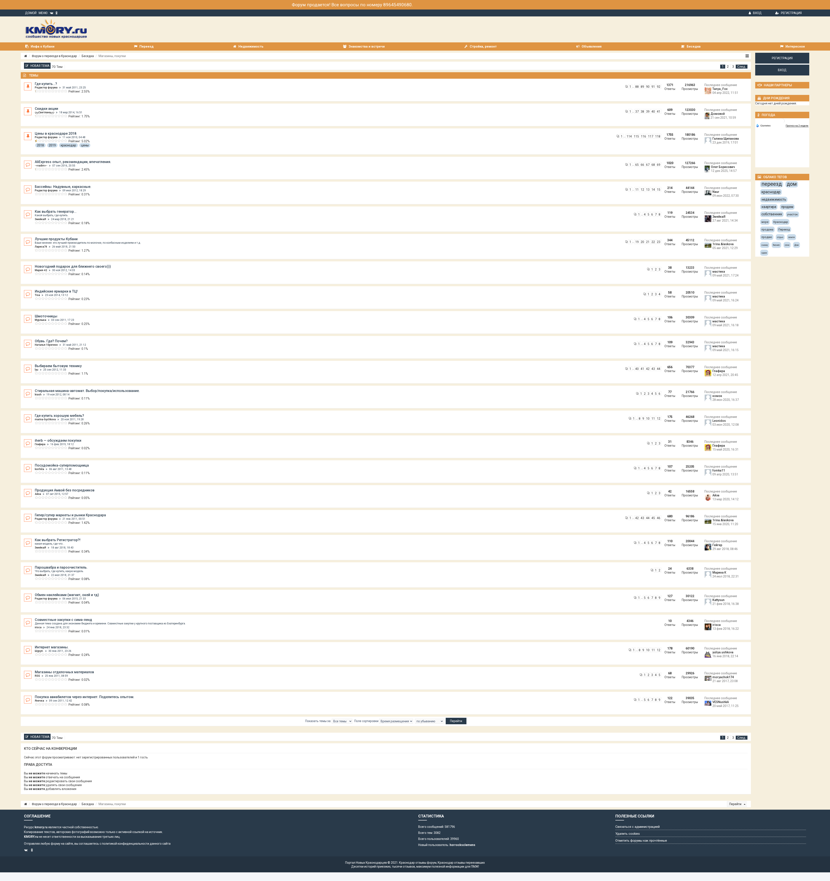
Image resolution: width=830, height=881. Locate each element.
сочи (787, 245)
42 (648, 369)
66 (642, 164)
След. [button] (741, 67)
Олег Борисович (723, 167)
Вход (757, 13)
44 (658, 369)
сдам (764, 253)
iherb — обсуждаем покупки (58, 440)
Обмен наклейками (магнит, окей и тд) (67, 595)
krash (38, 394)
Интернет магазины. (52, 647)
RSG (37, 675)
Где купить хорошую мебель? (59, 416)
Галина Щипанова (725, 138)
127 (669, 596)
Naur (715, 191)
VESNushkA (720, 702)
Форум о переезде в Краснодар (54, 56)
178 (669, 648)
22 (653, 242)
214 (669, 188)
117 (650, 136)
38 (642, 111)
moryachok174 (723, 677)
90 (648, 86)
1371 (669, 85)
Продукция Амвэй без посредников (64, 490)
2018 (40, 145)
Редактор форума (46, 87)
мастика (718, 271)
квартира (768, 207)
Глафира (718, 371)
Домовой (717, 113)
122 (669, 698)
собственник (771, 214)
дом (792, 184)
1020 (669, 163)
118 (657, 136)
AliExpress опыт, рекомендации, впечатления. (73, 162)
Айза (38, 494)
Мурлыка (40, 319)
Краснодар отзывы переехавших (461, 862)
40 (653, 111)
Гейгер (717, 545)
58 (670, 292)
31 (670, 441)
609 (669, 110)
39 (648, 111)
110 (669, 541)
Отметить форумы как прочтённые (641, 841)
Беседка (88, 56)
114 (629, 136)
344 (669, 240)
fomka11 (718, 470)
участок (792, 214)
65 (637, 164)
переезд (771, 184)
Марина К (719, 572)
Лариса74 (41, 246)
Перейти (735, 804)
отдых (780, 237)
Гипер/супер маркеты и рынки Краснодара (70, 515)
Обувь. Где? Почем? (51, 341)
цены (85, 145)
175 (669, 417)
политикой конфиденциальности (125, 843)
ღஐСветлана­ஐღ (44, 112)
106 (669, 317)
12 (642, 189)
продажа (767, 229)
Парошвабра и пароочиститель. (61, 567)
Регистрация (791, 13)
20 (642, 242)
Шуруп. (39, 650)
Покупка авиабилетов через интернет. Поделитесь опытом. (84, 697)
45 (653, 518)
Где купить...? (46, 84)
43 (653, 369)
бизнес (776, 245)
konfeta (39, 469)
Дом (796, 245)
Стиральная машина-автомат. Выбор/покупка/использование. (87, 391)
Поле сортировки (366, 721)
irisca (38, 627)
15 (658, 189)
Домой (31, 13)
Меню (43, 13)
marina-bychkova (45, 419)
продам (787, 207)
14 (653, 189)
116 (643, 136)
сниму (764, 245)
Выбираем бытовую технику (58, 366)
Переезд (784, 229)
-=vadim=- (41, 165)
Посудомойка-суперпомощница (62, 465)
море (764, 222)
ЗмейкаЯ (40, 219)
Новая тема (39, 65)
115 (636, 136)
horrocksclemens (462, 845)
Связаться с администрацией (637, 827)
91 (653, 86)
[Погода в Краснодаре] (782, 120)
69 (658, 164)
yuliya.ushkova (722, 652)
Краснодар (780, 222)
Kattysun (718, 600)
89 (642, 86)
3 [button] (733, 67)
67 (648, 164)
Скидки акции (46, 109)
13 (648, 189)
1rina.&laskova (723, 244)
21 (648, 242)
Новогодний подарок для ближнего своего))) (73, 266)
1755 (669, 134)
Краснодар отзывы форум (417, 862)
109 (669, 342)
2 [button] (728, 67)
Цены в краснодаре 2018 (55, 133)
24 (670, 568)
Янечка (39, 700)
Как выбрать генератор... (56, 211)
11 (637, 189)
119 (669, 212)
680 (669, 516)
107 (669, 466)
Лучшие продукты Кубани (56, 239)
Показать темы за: (318, 721)
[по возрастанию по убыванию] (429, 721)
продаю (766, 237)
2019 (52, 145)
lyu (36, 369)
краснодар (68, 145)
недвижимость (773, 199)
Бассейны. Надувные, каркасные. (63, 187)
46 (658, 518)
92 (658, 86)
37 (637, 111)
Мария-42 (41, 270)
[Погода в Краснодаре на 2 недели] (797, 125)
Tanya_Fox (720, 89)
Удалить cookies (627, 834)
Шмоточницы (46, 316)
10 (648, 418)
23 (658, 242)
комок (717, 396)
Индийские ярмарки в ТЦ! (56, 291)
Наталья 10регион (46, 344)
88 (637, 86)
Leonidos (719, 420)
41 (658, 111)
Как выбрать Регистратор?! (57, 540)
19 (637, 242)
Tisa (37, 295)
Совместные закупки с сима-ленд (63, 620)
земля (791, 237)
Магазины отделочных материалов (64, 672)
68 (653, 164)
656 (669, 367)
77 (670, 392)
